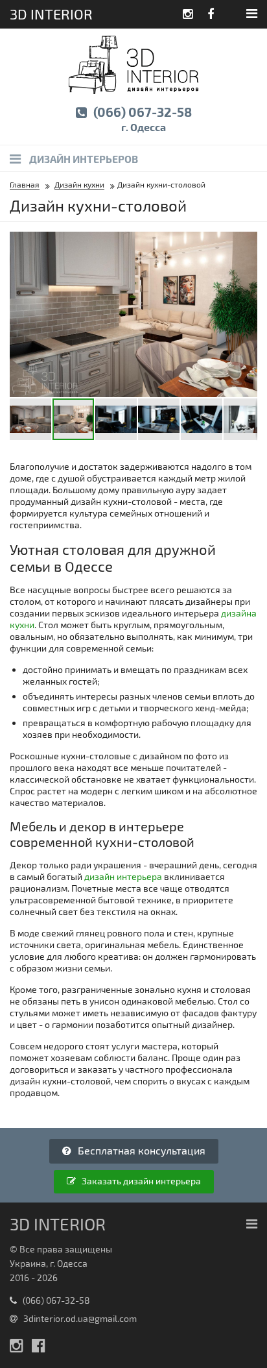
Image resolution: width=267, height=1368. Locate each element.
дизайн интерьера (123, 876)
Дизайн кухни (79, 184)
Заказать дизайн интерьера (140, 1180)
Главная (25, 184)
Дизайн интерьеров (82, 159)
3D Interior (51, 13)
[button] (245, 243)
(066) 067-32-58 (141, 118)
